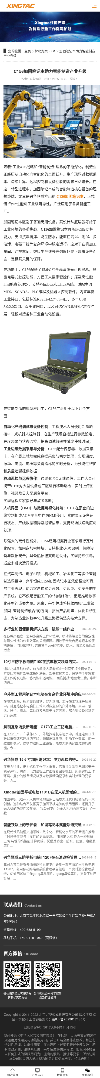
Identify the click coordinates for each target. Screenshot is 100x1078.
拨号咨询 (62, 1075)
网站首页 (12, 1075)
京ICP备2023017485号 (69, 1019)
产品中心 (37, 1075)
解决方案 (41, 51)
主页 (27, 51)
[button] (50, 37)
